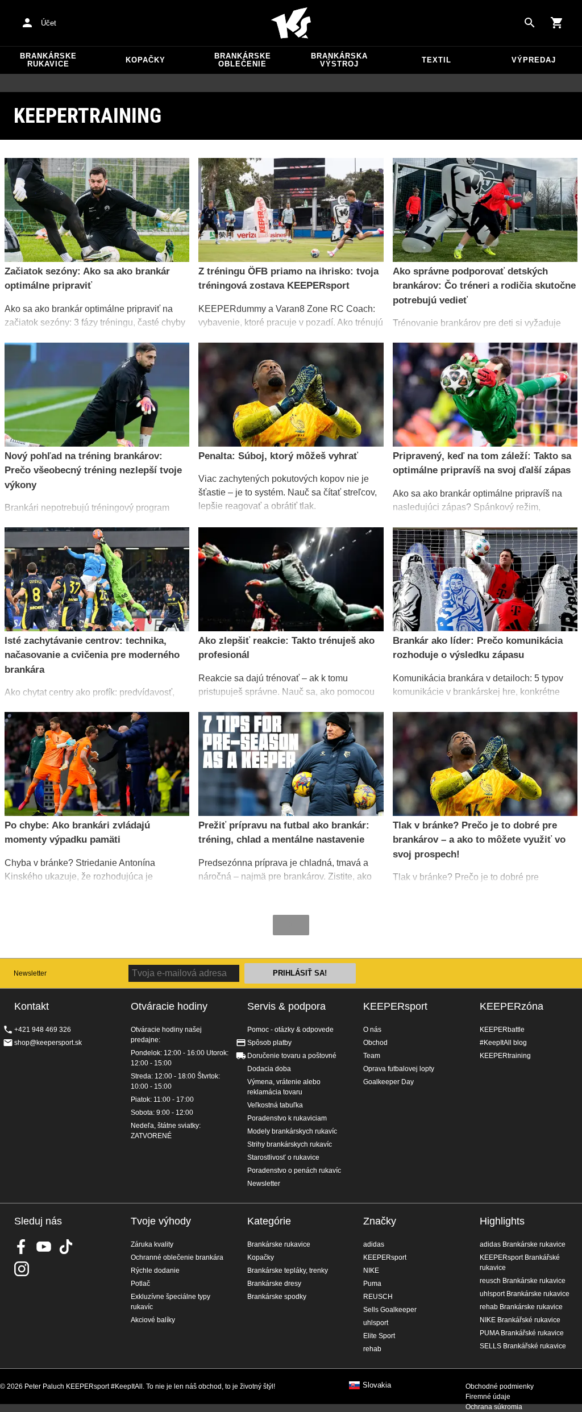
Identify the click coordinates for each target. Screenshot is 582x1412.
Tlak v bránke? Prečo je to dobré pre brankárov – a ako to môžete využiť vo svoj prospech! (479, 840)
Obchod (375, 1043)
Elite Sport (379, 1336)
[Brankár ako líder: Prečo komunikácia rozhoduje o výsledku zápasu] (485, 579)
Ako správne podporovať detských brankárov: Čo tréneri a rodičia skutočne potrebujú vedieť (484, 286)
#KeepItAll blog (503, 1043)
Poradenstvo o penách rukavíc (294, 1170)
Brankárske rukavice (48, 60)
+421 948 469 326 (42, 1030)
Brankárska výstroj (339, 60)
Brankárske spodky (276, 1297)
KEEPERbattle (502, 1030)
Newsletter (30, 973)
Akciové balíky (153, 1320)
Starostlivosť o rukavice (283, 1157)
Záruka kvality (152, 1244)
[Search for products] (529, 22)
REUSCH (378, 1297)
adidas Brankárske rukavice (523, 1244)
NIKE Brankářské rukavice (520, 1320)
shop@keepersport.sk (48, 1043)
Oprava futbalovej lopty (398, 1069)
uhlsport (375, 1323)
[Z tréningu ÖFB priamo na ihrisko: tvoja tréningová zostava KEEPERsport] (290, 210)
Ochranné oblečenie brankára (177, 1257)
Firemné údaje (487, 1397)
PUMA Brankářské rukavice (522, 1333)
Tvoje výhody (161, 1221)
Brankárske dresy (274, 1284)
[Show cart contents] (557, 22)
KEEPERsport (395, 1006)
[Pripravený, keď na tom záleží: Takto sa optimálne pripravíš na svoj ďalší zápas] (485, 395)
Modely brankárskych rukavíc (292, 1131)
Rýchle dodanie (155, 1270)
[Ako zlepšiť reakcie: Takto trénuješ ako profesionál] (290, 579)
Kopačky (145, 60)
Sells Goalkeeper (390, 1310)
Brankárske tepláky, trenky (287, 1270)
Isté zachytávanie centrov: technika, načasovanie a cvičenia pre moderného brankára (92, 655)
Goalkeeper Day (388, 1082)
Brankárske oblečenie (242, 60)
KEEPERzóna (511, 1006)
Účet (48, 23)
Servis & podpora (286, 1006)
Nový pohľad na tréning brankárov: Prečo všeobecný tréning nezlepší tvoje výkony (93, 470)
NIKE (371, 1270)
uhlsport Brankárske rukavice (524, 1294)
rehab (372, 1349)
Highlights (502, 1221)
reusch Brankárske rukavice (523, 1281)
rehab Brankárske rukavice (521, 1307)
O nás (372, 1030)
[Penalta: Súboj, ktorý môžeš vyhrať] (290, 395)
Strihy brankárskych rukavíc (289, 1144)
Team (371, 1056)
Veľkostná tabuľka (275, 1105)
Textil (436, 60)
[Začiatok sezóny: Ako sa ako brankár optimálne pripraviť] (97, 210)
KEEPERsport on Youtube (43, 1246)
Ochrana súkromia (493, 1407)
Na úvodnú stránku (291, 23)
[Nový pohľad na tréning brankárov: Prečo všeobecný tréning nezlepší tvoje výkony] (97, 395)
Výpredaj (534, 60)
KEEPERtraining (505, 1056)
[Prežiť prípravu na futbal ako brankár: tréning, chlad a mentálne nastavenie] (290, 764)
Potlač (140, 1284)
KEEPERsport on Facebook (21, 1246)
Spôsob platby (269, 1043)
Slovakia (377, 1385)
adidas (373, 1244)
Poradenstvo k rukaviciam (287, 1118)
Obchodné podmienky (499, 1386)
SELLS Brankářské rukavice (523, 1346)
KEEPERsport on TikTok (66, 1246)
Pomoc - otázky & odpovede (290, 1030)
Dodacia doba (269, 1069)
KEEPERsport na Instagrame (21, 1268)
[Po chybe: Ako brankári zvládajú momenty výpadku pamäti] (97, 764)
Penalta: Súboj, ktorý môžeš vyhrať (278, 456)
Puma (372, 1284)
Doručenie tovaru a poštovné (291, 1056)
